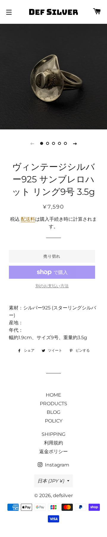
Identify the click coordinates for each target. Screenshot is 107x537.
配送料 (28, 219)
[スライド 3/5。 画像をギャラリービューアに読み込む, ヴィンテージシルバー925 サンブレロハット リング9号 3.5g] (53, 143)
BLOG (53, 412)
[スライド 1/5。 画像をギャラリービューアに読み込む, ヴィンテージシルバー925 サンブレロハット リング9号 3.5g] (42, 143)
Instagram (56, 465)
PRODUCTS (53, 403)
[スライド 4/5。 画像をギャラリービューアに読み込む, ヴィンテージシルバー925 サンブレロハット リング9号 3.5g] (59, 143)
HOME (53, 395)
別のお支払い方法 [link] (52, 286)
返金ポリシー (53, 451)
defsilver (63, 495)
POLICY (53, 421)
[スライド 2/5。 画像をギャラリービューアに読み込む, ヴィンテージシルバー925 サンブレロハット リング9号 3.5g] (48, 143)
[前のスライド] (32, 143)
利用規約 (53, 443)
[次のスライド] (74, 143)
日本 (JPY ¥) (50, 481)
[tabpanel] (53, 75)
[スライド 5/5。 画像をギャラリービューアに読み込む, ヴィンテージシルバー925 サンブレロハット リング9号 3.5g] (65, 143)
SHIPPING (53, 434)
